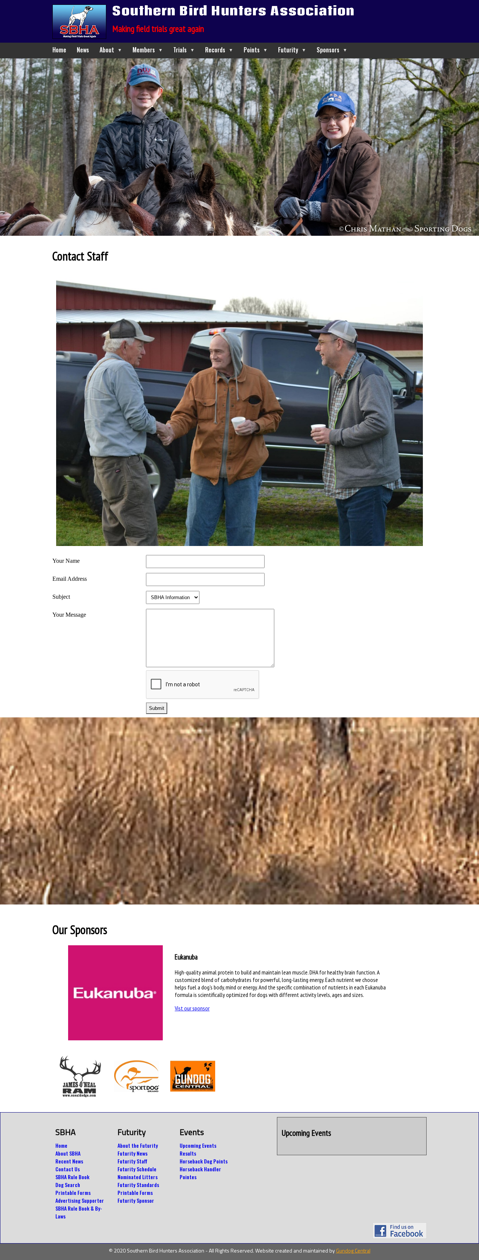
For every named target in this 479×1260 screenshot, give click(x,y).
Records (219, 49)
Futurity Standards (138, 1185)
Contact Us (67, 1169)
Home (59, 49)
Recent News (69, 1161)
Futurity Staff (132, 1161)
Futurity (292, 49)
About (111, 49)
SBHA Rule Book (72, 1177)
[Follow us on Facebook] (400, 1236)
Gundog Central (353, 1250)
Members (147, 49)
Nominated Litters (138, 1177)
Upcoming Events (198, 1145)
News (83, 49)
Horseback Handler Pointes (200, 1173)
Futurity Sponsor (136, 1200)
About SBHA (67, 1153)
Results (188, 1153)
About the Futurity (138, 1145)
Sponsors (332, 49)
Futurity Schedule (137, 1169)
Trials (184, 49)
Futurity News (132, 1153)
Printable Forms (73, 1192)
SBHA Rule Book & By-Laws (78, 1212)
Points (256, 49)
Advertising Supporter (79, 1200)
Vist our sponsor (192, 1008)
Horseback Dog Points (204, 1161)
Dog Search (67, 1185)
